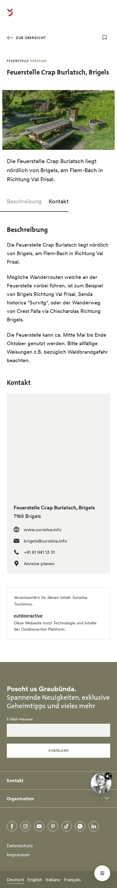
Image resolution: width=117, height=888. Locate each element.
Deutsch (15, 879)
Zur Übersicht (30, 38)
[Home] (10, 16)
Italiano (52, 879)
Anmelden (58, 750)
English (35, 879)
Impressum (18, 854)
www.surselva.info (42, 529)
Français (72, 879)
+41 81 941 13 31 (39, 552)
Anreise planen (39, 563)
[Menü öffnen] (102, 873)
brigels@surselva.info (45, 541)
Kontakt (58, 201)
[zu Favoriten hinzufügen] (104, 37)
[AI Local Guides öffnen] (101, 783)
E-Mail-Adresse (20, 719)
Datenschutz (20, 845)
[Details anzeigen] (108, 776)
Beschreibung (24, 201)
